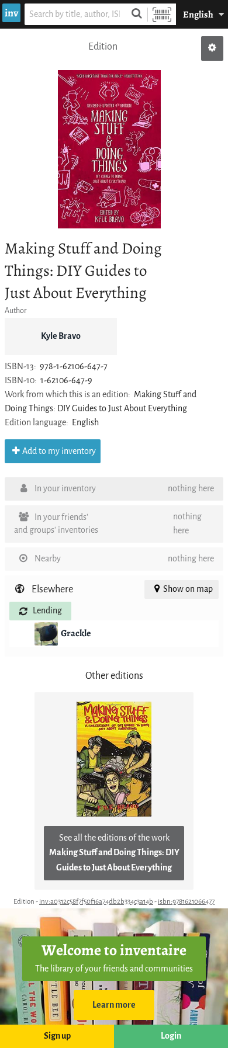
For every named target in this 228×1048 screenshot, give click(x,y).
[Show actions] (212, 48)
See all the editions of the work (114, 852)
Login (171, 1036)
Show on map (188, 589)
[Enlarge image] (109, 149)
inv (11, 13)
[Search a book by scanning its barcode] (162, 14)
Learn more (114, 1005)
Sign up (57, 1036)
